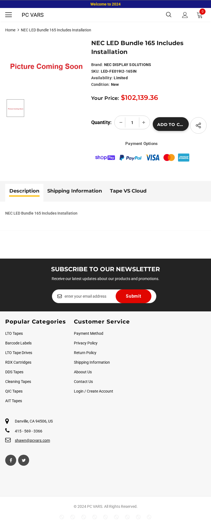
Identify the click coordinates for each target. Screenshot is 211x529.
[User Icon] (185, 15)
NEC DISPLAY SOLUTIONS (127, 64)
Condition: (100, 84)
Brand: (97, 64)
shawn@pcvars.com (32, 440)
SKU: (95, 71)
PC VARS (33, 15)
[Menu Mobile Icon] (8, 15)
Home (10, 30)
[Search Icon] (168, 15)
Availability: (102, 78)
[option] (45, 63)
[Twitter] (23, 460)
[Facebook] (10, 460)
